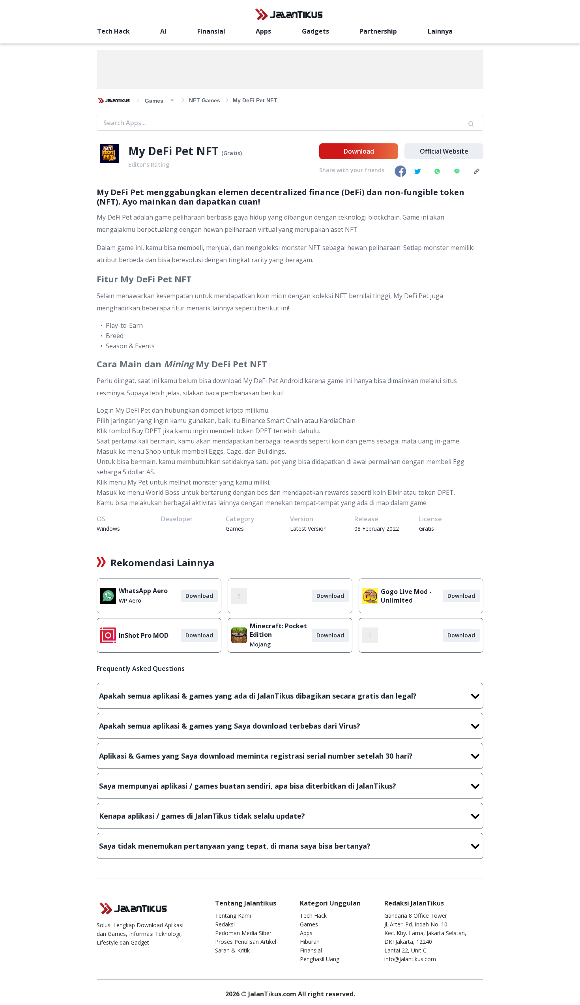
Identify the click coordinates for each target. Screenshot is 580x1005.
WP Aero (130, 600)
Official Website (444, 151)
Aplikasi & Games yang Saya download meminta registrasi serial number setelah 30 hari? (256, 756)
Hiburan (310, 941)
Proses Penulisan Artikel (245, 941)
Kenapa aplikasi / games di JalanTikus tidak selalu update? (202, 816)
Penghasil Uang (319, 959)
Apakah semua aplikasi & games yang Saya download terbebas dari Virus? (229, 726)
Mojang (260, 644)
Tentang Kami (233, 915)
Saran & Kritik (232, 950)
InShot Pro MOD (143, 635)
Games (309, 924)
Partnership (378, 31)
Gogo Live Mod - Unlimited (406, 596)
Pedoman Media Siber (243, 933)
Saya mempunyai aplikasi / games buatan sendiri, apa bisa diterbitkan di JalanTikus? (247, 786)
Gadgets (315, 31)
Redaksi (225, 924)
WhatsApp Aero (143, 590)
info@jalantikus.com (410, 959)
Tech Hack (113, 31)
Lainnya (440, 31)
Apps (263, 31)
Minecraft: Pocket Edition (278, 630)
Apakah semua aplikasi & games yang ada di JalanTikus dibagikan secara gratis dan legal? (258, 696)
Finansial (211, 31)
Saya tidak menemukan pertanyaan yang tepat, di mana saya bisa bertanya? (234, 846)
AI (163, 31)
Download (359, 151)
